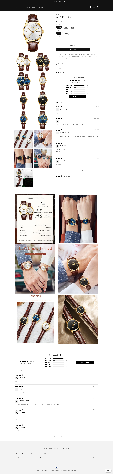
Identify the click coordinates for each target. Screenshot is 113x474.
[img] (60, 107)
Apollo (83, 54)
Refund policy (48, 470)
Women (66, 33)
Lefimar (42, 470)
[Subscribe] (40, 457)
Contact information (71, 470)
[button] (90, 7)
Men (59, 33)
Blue (72, 27)
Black (66, 27)
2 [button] (75, 170)
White (59, 27)
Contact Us (56, 448)
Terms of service (62, 470)
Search (45, 448)
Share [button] (59, 68)
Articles (50, 448)
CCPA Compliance (65, 448)
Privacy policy (55, 470)
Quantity (58, 36)
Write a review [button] (77, 97)
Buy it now (73, 49)
